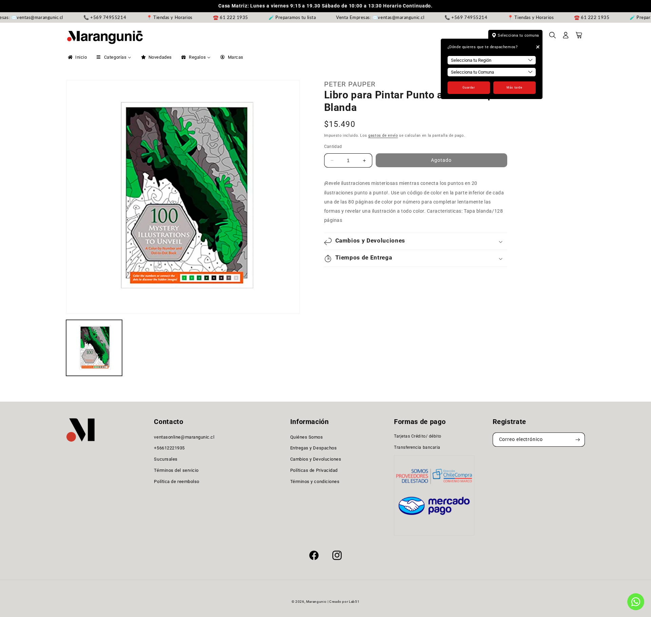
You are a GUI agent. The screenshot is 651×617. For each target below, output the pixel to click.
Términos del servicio (176, 470)
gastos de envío (383, 135)
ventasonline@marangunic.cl (184, 437)
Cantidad (333, 146)
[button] (552, 37)
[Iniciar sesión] (566, 37)
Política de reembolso (176, 481)
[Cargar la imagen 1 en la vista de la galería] (94, 348)
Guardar (468, 87)
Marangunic (316, 601)
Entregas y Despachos (313, 448)
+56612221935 (169, 448)
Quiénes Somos (306, 437)
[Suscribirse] (578, 439)
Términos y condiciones (315, 481)
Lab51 (354, 601)
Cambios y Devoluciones (315, 459)
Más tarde (514, 87)
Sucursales (165, 459)
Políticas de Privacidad (314, 470)
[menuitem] (76, 57)
